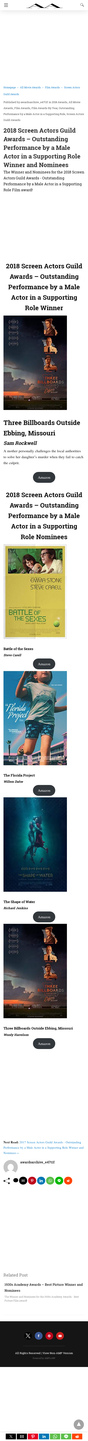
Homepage (9, 87)
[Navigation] (5, 5)
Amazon (44, 477)
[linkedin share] (41, 1181)
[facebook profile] (39, 1335)
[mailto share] (23, 1181)
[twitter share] (15, 1180)
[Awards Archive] (44, 3)
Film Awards (52, 87)
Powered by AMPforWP (44, 1358)
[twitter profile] (28, 1335)
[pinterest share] (32, 1181)
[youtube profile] (60, 1335)
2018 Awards (59, 102)
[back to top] (79, 1424)
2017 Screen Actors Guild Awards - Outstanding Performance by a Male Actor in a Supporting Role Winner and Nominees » (43, 1147)
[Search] (81, 5)
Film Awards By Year (45, 108)
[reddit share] (68, 1181)
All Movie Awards (30, 87)
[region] (44, 226)
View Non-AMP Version (58, 1353)
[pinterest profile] (49, 1335)
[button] (11, 1436)
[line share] (59, 1181)
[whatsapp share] (50, 1181)
